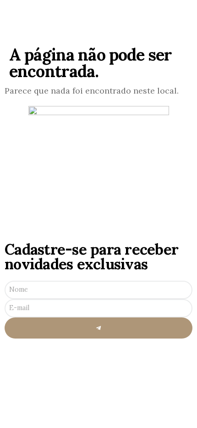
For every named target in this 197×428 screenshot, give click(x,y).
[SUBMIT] (98, 328)
